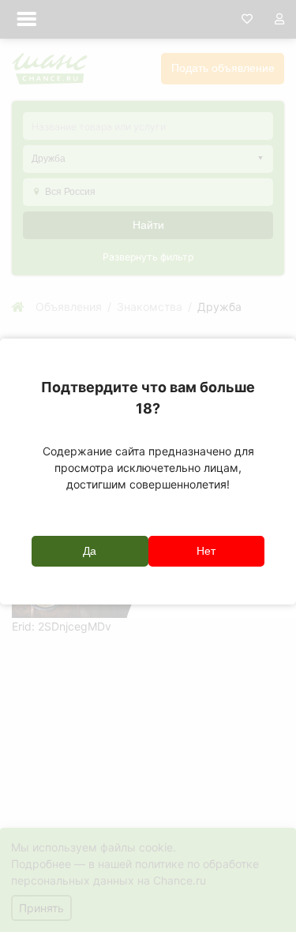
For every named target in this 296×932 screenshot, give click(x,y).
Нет (206, 551)
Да (89, 551)
